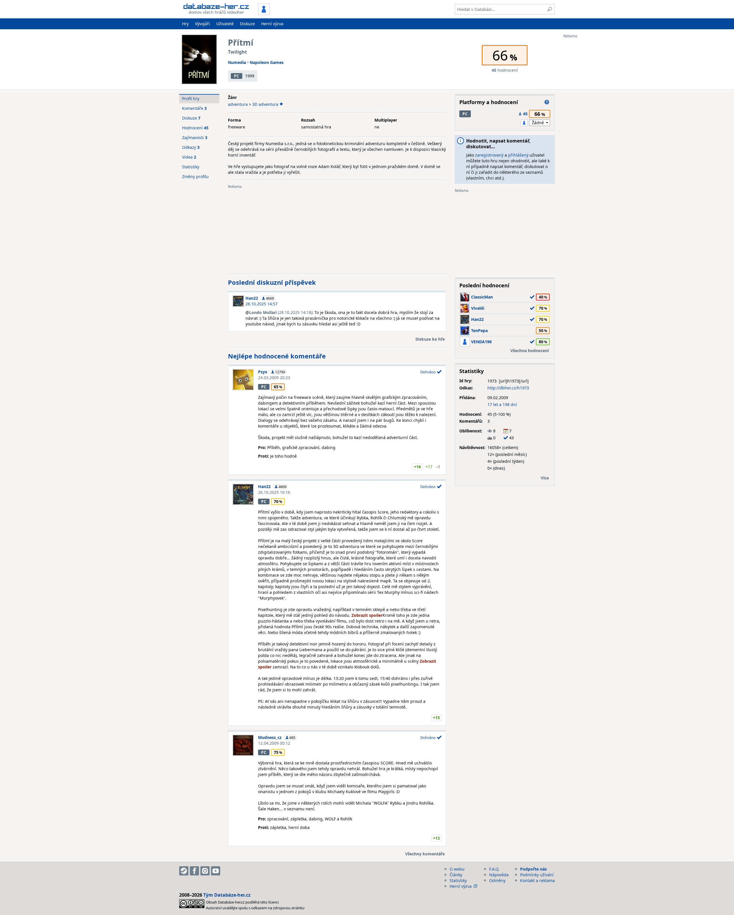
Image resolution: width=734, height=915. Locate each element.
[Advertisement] (586, 124)
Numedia (237, 62)
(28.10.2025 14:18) (280, 312)
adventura (238, 104)
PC (236, 76)
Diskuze (247, 23)
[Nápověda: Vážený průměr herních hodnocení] (546, 102)
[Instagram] (205, 870)
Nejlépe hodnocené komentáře (277, 356)
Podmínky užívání (537, 874)
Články (456, 874)
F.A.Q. (494, 869)
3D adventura (265, 104)
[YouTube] (215, 870)
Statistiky (190, 166)
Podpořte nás (533, 869)
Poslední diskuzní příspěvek (272, 282)
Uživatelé (225, 23)
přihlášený (518, 155)
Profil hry (190, 98)
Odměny (497, 880)
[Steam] (183, 870)
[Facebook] (194, 870)
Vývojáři (202, 23)
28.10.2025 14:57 (261, 304)
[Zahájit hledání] (549, 9)
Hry (185, 23)
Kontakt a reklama (537, 880)
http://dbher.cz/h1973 (508, 388)
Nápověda (499, 874)
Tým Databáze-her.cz (227, 895)
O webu (457, 869)
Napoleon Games (267, 62)
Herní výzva (272, 23)
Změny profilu (195, 176)
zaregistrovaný (489, 155)
